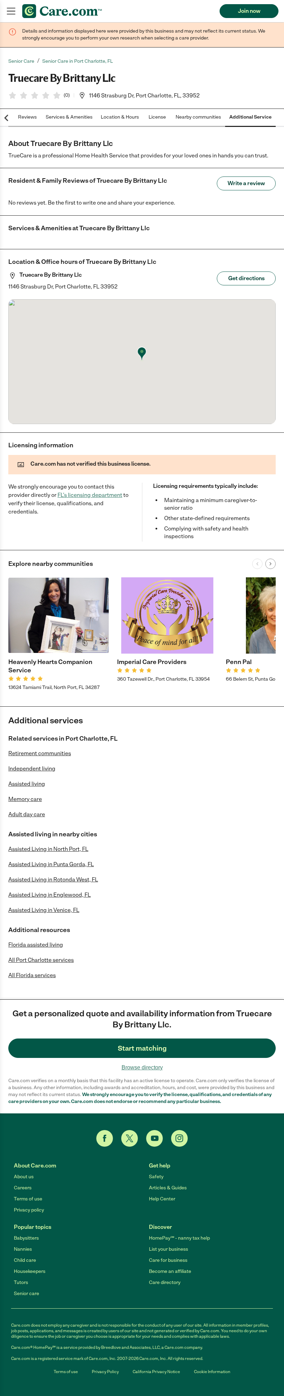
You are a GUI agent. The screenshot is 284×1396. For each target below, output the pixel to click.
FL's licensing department (89, 495)
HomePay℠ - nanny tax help (179, 1238)
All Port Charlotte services (41, 960)
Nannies (23, 1249)
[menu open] (11, 11)
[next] (270, 564)
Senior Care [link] (21, 61)
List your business (168, 1249)
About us (24, 1177)
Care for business (168, 1260)
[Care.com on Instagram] (179, 1138)
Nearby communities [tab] (198, 117)
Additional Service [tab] (250, 117)
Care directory (164, 1282)
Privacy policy (29, 1210)
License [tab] (157, 117)
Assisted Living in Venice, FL (43, 910)
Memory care (25, 799)
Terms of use (28, 1199)
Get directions (246, 278)
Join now (249, 11)
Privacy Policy (105, 1371)
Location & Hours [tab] (120, 117)
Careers (23, 1188)
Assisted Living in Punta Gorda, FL (51, 864)
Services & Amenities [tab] (69, 117)
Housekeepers (29, 1271)
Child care (25, 1260)
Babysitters (26, 1238)
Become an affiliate (170, 1271)
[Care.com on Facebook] (104, 1138)
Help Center (162, 1199)
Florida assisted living (35, 944)
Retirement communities (39, 753)
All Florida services (32, 975)
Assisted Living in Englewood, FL (49, 894)
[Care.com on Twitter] (129, 1138)
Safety (156, 1177)
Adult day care (26, 814)
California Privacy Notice (156, 1371)
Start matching (142, 1048)
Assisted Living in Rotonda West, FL (53, 879)
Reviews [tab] (27, 117)
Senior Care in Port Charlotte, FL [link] (77, 61)
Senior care (26, 1293)
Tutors (21, 1282)
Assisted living (26, 784)
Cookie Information (212, 1371)
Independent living (31, 768)
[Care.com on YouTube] (154, 1138)
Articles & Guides (168, 1188)
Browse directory (142, 1067)
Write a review (246, 183)
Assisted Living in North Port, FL (48, 849)
